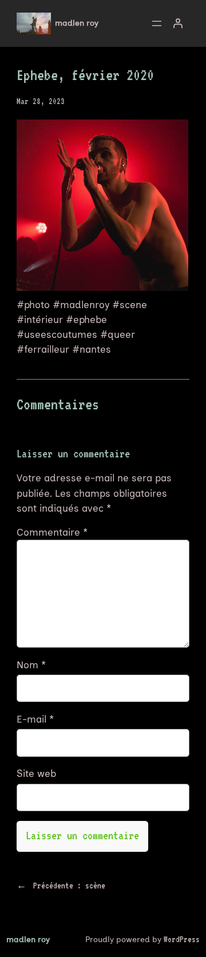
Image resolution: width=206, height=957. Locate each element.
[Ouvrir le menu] (157, 23)
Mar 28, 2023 (41, 101)
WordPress (182, 939)
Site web (36, 773)
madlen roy (76, 23)
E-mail (35, 719)
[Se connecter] (177, 23)
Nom (31, 665)
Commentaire (52, 532)
